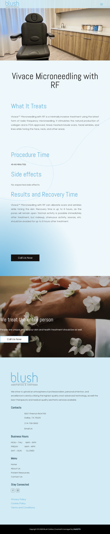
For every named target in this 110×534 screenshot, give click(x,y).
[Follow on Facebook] (13, 490)
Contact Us (16, 477)
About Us (15, 468)
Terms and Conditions (23, 507)
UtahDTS (76, 529)
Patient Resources (20, 473)
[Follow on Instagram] (18, 490)
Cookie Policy (18, 503)
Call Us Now (25, 258)
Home (14, 464)
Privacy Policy (18, 499)
